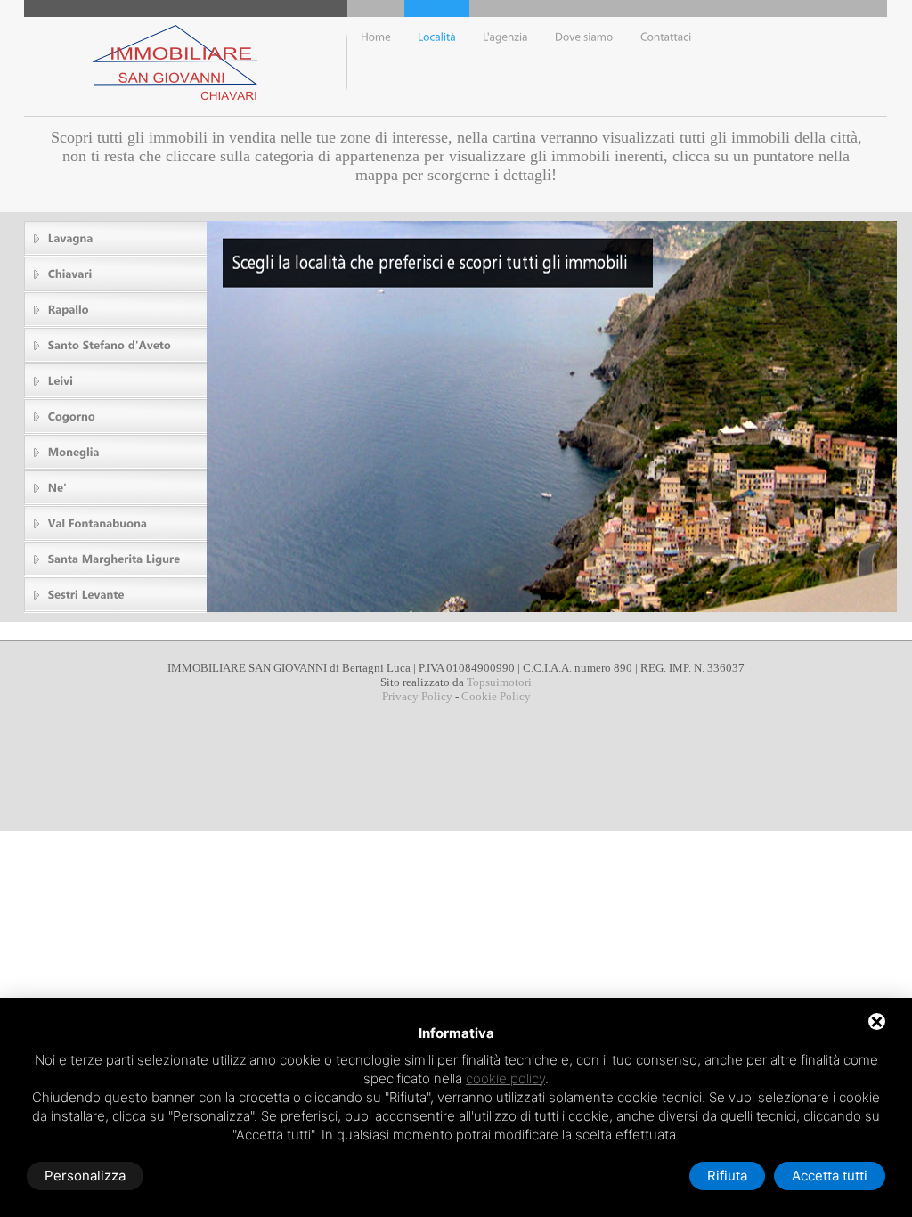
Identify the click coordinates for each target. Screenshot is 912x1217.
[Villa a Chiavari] (505, 57)
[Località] (436, 57)
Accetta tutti (829, 1175)
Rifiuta (727, 1175)
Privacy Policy (417, 696)
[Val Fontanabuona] (116, 523)
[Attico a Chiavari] (584, 57)
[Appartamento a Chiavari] (375, 57)
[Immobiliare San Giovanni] (666, 57)
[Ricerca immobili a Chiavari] (116, 273)
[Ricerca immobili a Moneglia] (116, 452)
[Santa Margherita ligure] (116, 559)
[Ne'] (116, 487)
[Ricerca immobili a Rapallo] (116, 309)
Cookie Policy (496, 696)
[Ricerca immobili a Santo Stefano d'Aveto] (116, 345)
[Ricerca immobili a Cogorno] (116, 416)
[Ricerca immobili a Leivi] (116, 380)
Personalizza (85, 1175)
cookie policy (505, 1078)
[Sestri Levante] (116, 594)
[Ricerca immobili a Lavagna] (116, 238)
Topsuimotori (499, 682)
